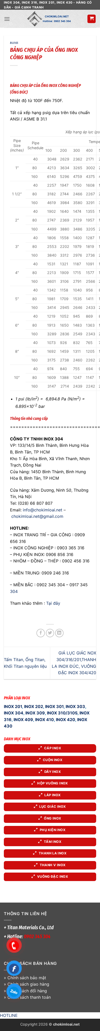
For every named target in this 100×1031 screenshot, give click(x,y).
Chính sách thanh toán (29, 997)
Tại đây (53, 603)
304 (14, 591)
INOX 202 (33, 706)
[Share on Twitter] (50, 633)
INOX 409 (23, 719)
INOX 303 (75, 706)
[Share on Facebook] (40, 633)
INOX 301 (54, 706)
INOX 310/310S (62, 712)
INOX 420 (65, 719)
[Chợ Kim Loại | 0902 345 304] (48, 19)
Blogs (14, 43)
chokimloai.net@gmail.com (37, 516)
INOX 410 (44, 719)
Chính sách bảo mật (26, 977)
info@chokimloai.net (42, 509)
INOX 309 (35, 712)
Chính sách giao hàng (28, 984)
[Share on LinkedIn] (59, 633)
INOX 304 (13, 712)
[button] (7, 19)
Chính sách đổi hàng (27, 990)
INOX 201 (13, 706)
